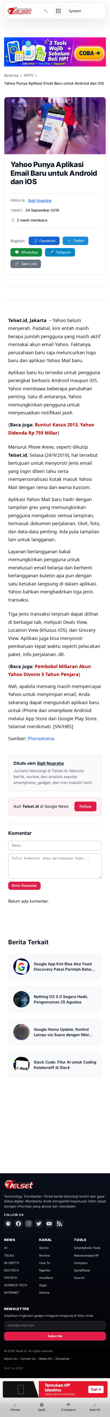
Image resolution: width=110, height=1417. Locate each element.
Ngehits (44, 1270)
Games (44, 1292)
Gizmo (44, 1248)
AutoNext (46, 1278)
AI (5, 1248)
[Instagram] (29, 1224)
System (75, 10)
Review (44, 1255)
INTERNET (11, 1292)
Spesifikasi (82, 1270)
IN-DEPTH (11, 1263)
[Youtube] (49, 1224)
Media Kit (45, 1358)
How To (44, 1263)
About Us (10, 1358)
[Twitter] (39, 1224)
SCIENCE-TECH (15, 1285)
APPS (28, 75)
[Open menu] (58, 11)
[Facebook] (18, 1224)
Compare (80, 1263)
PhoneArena (41, 738)
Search (79, 1278)
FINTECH (10, 1278)
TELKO (9, 1255)
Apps (43, 1285)
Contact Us (28, 1358)
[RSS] (59, 1224)
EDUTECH (11, 1270)
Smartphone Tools (87, 1248)
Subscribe (55, 1336)
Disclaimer (63, 1358)
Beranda (11, 75)
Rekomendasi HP (86, 1255)
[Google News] (8, 1224)
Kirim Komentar (24, 886)
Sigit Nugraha (39, 200)
